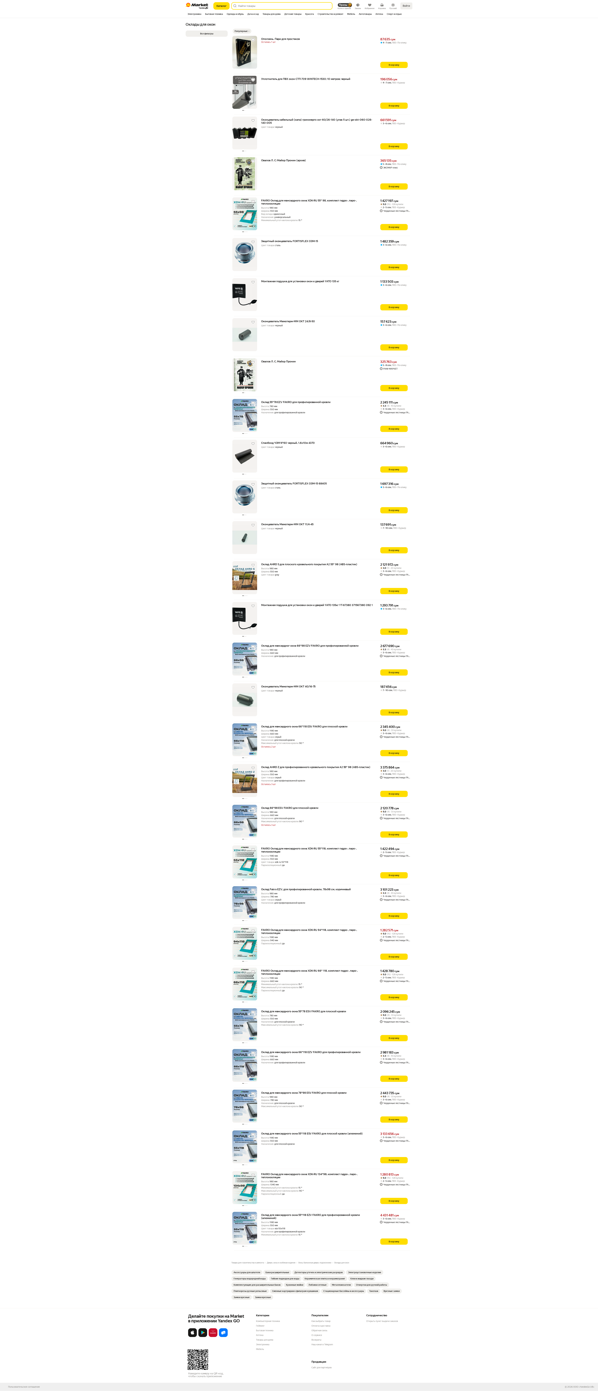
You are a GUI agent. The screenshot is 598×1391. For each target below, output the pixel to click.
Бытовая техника (264, 1330)
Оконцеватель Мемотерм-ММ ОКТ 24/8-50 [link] (288, 321)
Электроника (262, 1344)
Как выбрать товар (320, 1321)
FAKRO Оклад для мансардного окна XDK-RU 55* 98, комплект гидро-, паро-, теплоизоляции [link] (309, 202)
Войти (406, 5)
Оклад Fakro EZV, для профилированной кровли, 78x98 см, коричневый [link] (306, 889)
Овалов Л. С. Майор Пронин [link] (278, 361)
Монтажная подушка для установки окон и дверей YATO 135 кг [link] (300, 281)
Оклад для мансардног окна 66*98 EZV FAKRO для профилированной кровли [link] (309, 645)
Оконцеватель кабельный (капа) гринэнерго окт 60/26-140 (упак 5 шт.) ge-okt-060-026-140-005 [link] (316, 121)
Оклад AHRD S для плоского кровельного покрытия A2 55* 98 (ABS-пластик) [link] (309, 564)
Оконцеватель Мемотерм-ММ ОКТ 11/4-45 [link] (287, 524)
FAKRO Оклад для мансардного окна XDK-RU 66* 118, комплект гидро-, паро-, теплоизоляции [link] (309, 972)
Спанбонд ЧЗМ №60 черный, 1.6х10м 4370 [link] (288, 442)
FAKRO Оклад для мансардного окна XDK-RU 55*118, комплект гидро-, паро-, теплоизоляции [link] (308, 850)
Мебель (260, 1349)
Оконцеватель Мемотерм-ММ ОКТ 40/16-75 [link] (288, 686)
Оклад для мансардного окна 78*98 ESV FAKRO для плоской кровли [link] (303, 1092)
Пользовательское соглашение (24, 1387)
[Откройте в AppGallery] (213, 1336)
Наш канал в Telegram (322, 1344)
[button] (242, 31)
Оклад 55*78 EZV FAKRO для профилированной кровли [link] (295, 402)
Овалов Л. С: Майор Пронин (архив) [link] (283, 160)
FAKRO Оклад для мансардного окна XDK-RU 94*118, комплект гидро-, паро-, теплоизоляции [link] (309, 931)
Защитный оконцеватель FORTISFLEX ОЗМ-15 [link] (289, 241)
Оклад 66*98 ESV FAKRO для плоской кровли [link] (289, 807)
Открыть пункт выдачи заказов (382, 1321)
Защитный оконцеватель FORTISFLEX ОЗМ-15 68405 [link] (294, 483)
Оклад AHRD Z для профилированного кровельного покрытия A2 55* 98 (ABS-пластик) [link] (315, 767)
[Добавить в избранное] (253, 40)
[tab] (194, 14)
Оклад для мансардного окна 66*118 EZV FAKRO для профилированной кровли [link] (311, 1052)
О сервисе (316, 1335)
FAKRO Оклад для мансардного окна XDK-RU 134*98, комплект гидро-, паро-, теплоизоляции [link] (309, 1176)
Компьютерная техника (268, 1321)
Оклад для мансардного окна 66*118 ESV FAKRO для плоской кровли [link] (304, 726)
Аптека (259, 1335)
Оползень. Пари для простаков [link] (280, 38)
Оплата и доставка (320, 1326)
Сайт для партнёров (321, 1367)
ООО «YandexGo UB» (583, 1387)
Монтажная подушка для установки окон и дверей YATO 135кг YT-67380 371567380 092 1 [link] (317, 605)
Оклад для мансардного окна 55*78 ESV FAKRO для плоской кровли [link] (303, 1011)
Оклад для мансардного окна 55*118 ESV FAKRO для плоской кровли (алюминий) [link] (312, 1133)
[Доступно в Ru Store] (223, 1336)
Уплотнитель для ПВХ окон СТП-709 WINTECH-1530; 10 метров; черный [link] (305, 78)
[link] (246, 1272)
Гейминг (260, 1326)
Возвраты (316, 1340)
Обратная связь (319, 1330)
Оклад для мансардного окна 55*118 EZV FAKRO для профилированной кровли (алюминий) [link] (310, 1216)
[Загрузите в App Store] (192, 1336)
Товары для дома (264, 1340)
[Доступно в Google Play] (202, 1336)
